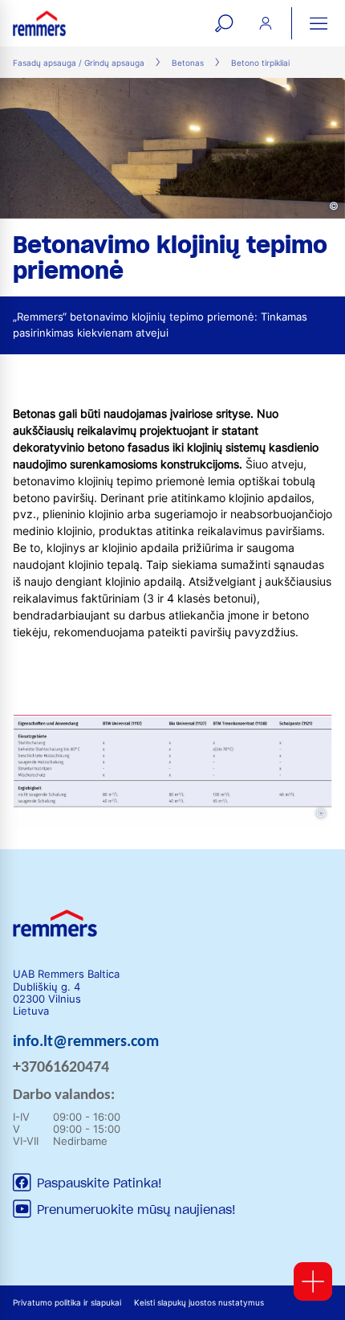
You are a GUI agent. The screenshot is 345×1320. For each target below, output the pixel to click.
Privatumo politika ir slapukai (67, 1302)
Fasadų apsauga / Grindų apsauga (78, 63)
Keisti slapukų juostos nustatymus (199, 1302)
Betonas (188, 63)
